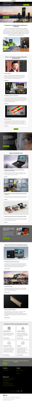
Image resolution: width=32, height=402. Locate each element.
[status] (25, 1)
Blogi (17, 371)
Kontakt (13, 399)
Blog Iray (18, 373)
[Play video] (16, 44)
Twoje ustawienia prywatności (14, 396)
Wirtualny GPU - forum (6, 380)
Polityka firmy (18, 398)
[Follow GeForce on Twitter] (20, 391)
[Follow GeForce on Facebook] (17, 391)
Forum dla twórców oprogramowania (8, 385)
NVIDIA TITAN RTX (5, 370)
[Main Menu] (1, 1)
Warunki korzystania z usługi (7, 398)
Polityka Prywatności (6, 396)
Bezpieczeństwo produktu (7, 399)
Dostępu (13, 398)
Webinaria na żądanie (20, 370)
